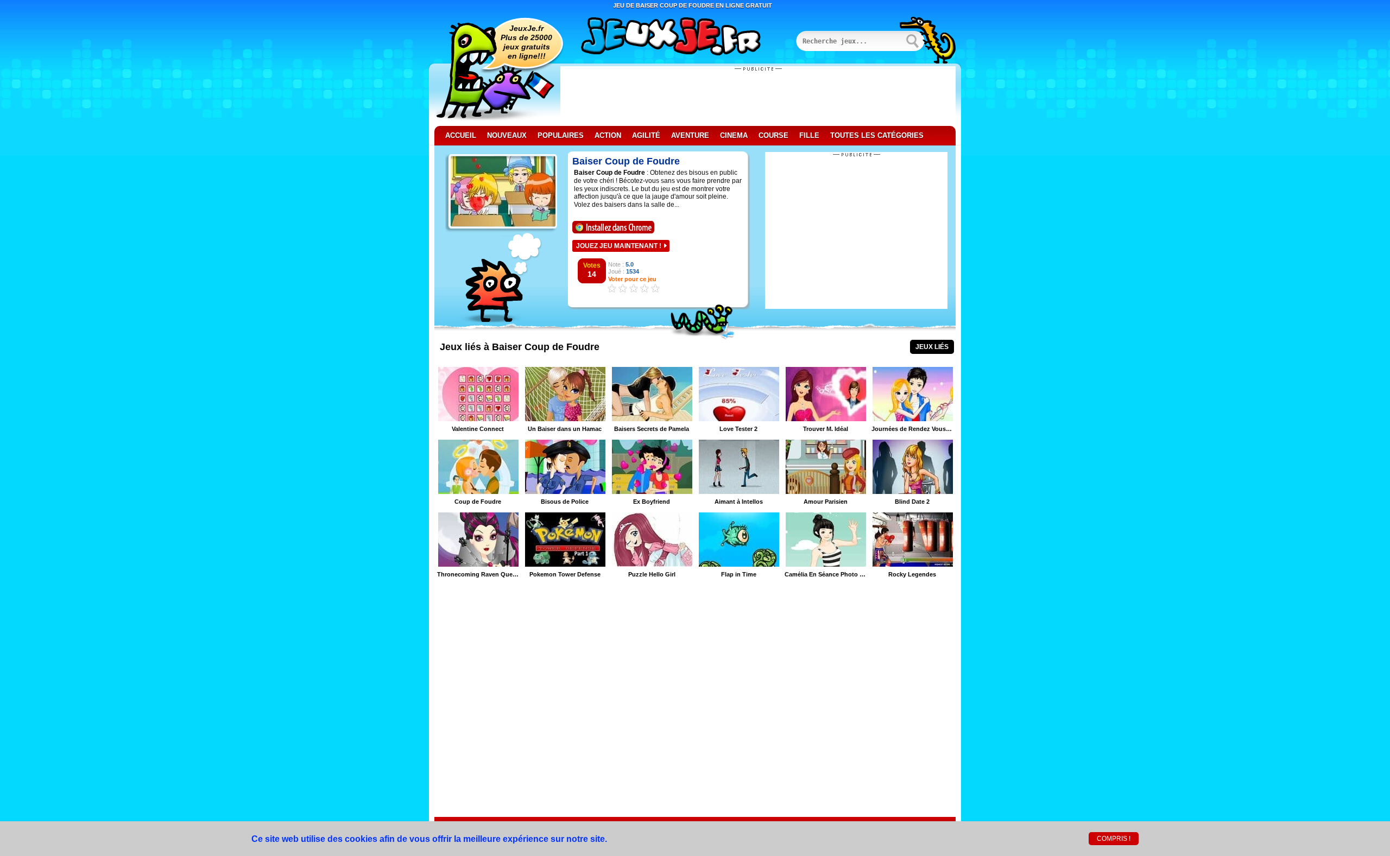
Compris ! (1113, 838)
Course (773, 135)
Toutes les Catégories (877, 135)
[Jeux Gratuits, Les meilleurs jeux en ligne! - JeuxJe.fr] (684, 37)
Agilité (646, 135)
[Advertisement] (758, 96)
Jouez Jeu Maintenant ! (618, 246)
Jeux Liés (932, 347)
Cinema (734, 135)
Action (608, 135)
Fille (809, 135)
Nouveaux (507, 135)
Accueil (460, 135)
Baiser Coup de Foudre (626, 161)
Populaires (561, 135)
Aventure (690, 135)
